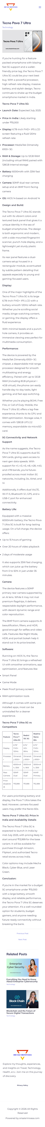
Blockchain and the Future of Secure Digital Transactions (20, 1012)
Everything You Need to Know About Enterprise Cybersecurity (22, 980)
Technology (7, 27)
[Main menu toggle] (40, 7)
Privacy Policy (22, 1085)
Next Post (22, 939)
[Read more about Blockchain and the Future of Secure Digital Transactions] (22, 999)
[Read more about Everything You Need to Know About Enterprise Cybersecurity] (22, 967)
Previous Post (22, 933)
